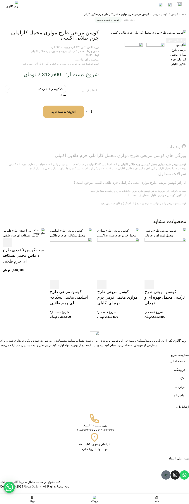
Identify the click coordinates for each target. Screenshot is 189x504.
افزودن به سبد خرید (63, 111)
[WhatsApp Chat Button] (9, 487)
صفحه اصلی (177, 361)
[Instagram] (175, 475)
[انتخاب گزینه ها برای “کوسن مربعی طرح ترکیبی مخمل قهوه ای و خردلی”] (149, 284)
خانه (184, 14)
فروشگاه (179, 369)
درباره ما (180, 386)
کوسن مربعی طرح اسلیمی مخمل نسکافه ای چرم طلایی (69, 297)
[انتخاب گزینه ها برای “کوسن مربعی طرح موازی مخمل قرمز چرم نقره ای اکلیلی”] (101, 284)
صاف (63, 94)
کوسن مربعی (160, 14)
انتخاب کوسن (89, 90)
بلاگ (182, 378)
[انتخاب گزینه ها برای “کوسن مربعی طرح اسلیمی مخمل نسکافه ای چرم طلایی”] (54, 284)
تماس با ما (179, 395)
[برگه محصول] (165, 258)
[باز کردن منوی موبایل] (179, 5)
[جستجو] (161, 5)
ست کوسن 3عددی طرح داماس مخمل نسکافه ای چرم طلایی (23, 256)
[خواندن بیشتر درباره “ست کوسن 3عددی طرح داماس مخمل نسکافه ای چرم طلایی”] (7, 242)
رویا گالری (179, 340)
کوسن (174, 14)
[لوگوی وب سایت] (12, 4)
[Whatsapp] (184, 475)
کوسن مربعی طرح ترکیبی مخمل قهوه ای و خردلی (165, 297)
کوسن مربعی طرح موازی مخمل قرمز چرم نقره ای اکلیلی (117, 297)
